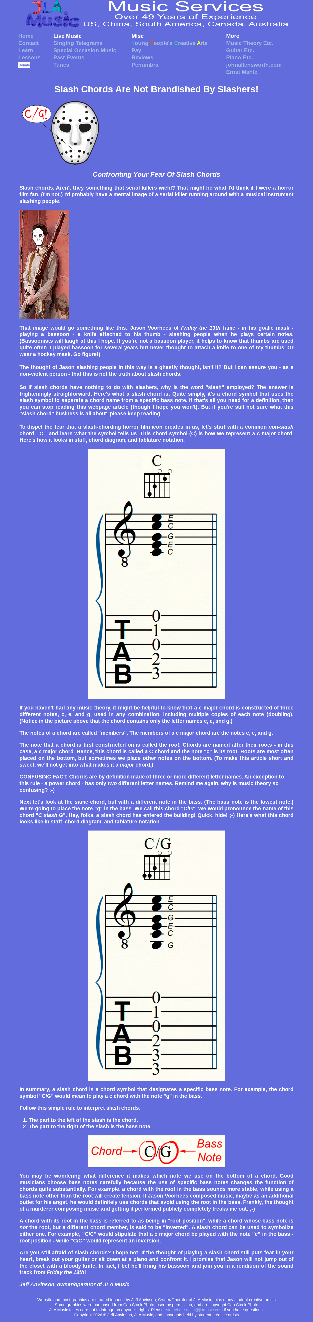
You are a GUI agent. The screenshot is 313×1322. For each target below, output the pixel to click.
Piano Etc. (239, 57)
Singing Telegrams (77, 43)
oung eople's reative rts (170, 43)
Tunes (61, 65)
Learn (25, 50)
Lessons (29, 57)
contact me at (194, 1310)
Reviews (142, 57)
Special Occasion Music (84, 50)
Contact (28, 43)
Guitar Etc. (240, 50)
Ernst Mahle (241, 72)
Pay (136, 50)
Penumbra (145, 65)
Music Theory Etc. (249, 43)
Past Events (68, 57)
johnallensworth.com (254, 65)
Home (25, 36)
